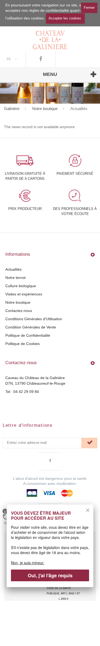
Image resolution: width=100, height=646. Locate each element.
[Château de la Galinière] (50, 38)
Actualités (13, 269)
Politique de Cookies (22, 344)
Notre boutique (17, 302)
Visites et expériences (23, 294)
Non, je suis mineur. (27, 562)
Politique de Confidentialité (27, 335)
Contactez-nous (18, 310)
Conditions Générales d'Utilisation (33, 319)
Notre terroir (15, 277)
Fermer (89, 8)
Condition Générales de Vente (30, 327)
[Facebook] (41, 59)
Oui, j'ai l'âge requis (50, 575)
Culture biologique (20, 286)
